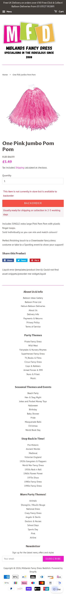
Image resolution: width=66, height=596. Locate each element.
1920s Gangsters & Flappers (33, 461)
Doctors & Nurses (33, 521)
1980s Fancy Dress (33, 481)
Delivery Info (33, 314)
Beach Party (33, 393)
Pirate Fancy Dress (33, 341)
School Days (33, 525)
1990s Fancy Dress (33, 485)
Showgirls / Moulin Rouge (33, 505)
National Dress (33, 509)
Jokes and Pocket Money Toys (33, 401)
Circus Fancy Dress (33, 361)
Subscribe (53, 559)
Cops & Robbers (33, 366)
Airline (33, 537)
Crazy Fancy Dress (33, 513)
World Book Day (33, 430)
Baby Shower (33, 413)
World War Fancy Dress (33, 465)
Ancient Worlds (33, 449)
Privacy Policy (33, 322)
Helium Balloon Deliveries (33, 306)
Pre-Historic (33, 445)
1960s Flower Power (33, 473)
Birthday (33, 409)
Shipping (20, 167)
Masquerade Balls (33, 421)
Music (33, 378)
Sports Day (33, 529)
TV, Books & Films (33, 357)
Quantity (6, 175)
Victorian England (33, 457)
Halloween (33, 405)
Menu (9, 11)
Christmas (33, 425)
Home (5, 75)
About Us (33, 310)
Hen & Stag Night (33, 397)
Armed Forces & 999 (33, 370)
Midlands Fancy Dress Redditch (36, 568)
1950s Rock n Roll (33, 469)
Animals (33, 500)
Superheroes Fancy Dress (33, 353)
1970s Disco (33, 477)
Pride (33, 417)
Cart (61, 11)
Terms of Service (33, 326)
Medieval (33, 453)
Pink (33, 533)
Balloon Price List (33, 302)
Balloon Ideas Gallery (33, 298)
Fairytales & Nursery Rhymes (33, 349)
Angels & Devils (33, 517)
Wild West (33, 345)
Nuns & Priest (33, 374)
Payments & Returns (33, 318)
